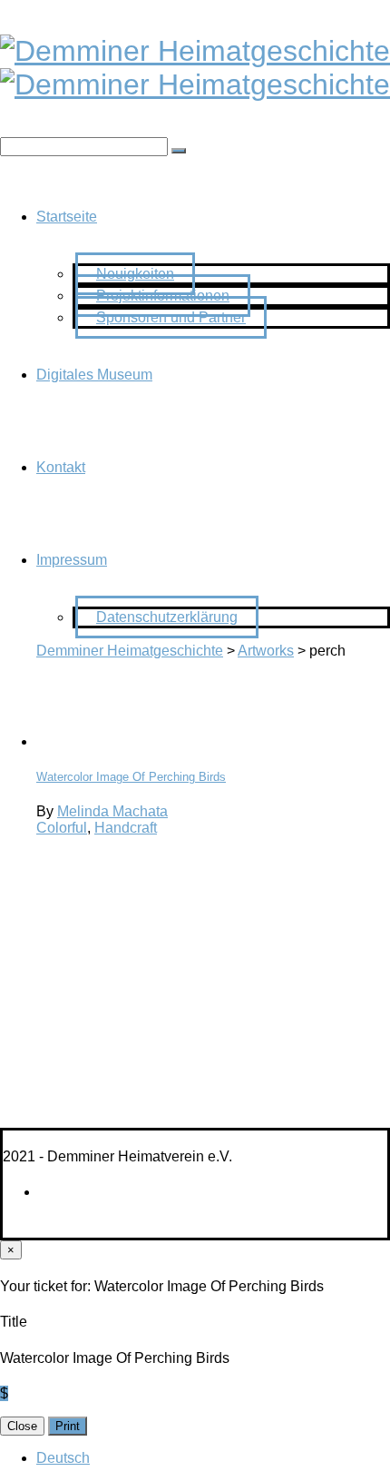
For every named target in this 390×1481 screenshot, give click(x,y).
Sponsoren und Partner (171, 317)
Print (67, 1426)
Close (22, 1426)
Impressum (71, 560)
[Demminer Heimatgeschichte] (195, 51)
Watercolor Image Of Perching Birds (131, 777)
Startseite (66, 216)
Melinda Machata (112, 811)
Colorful (61, 827)
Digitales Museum (94, 374)
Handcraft (125, 827)
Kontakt (60, 467)
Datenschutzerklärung (167, 617)
